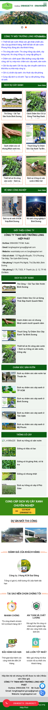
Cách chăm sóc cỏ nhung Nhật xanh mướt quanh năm (12, 149)
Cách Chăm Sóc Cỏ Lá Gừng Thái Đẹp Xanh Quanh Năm (36, 116)
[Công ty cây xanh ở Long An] (12, 535)
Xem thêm (42, 37)
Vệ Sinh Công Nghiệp (15, 190)
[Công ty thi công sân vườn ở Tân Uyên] (36, 535)
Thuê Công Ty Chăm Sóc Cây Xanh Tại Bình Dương (36, 149)
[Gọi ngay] (7, 703)
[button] (22, 27)
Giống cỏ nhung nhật (27, 474)
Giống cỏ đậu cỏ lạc (26, 448)
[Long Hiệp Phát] (7, 6)
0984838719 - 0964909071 (24, 703)
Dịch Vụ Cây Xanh (13, 85)
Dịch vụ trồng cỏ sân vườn (29, 440)
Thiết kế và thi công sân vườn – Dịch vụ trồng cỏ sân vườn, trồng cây (31, 349)
